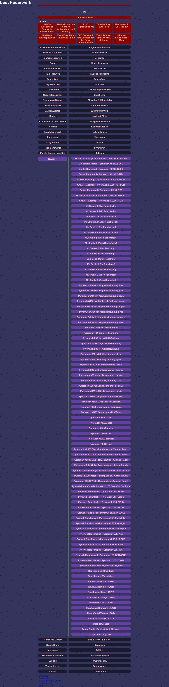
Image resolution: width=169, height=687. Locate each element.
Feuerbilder (52, 79)
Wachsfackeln (100, 661)
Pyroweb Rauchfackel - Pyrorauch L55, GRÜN (101, 507)
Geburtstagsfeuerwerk (99, 90)
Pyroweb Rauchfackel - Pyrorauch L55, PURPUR (101, 539)
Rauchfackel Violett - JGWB (101, 613)
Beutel (53, 63)
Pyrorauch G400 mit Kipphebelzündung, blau (100, 285)
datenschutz (44, 678)
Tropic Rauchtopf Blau (101, 634)
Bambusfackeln (99, 53)
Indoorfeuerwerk (99, 105)
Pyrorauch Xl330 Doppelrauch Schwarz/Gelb (101, 396)
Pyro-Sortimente (53, 148)
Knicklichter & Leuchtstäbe (52, 121)
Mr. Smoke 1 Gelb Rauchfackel (101, 211)
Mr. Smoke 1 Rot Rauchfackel (101, 227)
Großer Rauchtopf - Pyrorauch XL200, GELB (101, 169)
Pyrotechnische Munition (52, 153)
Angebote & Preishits (99, 47)
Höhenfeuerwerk (52, 105)
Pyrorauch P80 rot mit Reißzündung (101, 349)
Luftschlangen (99, 132)
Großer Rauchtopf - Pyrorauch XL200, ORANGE (101, 179)
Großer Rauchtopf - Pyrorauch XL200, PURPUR (101, 185)
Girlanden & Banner (53, 100)
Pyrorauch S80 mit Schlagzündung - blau (100, 354)
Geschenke (99, 95)
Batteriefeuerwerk (53, 58)
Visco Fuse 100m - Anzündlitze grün (66, 36)
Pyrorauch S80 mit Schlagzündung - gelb (100, 359)
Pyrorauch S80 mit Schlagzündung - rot (101, 380)
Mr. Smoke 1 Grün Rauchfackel (101, 217)
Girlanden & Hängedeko (100, 100)
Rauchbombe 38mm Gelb (101, 571)
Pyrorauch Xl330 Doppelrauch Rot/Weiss (101, 412)
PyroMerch (99, 148)
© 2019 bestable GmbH (50, 681)
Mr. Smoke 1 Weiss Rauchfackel (101, 243)
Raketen (99, 153)
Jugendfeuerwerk (99, 111)
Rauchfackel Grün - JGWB (101, 592)
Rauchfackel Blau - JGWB (101, 581)
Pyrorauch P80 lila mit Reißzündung (101, 338)
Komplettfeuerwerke (100, 121)
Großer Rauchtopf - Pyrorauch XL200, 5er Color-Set (101, 158)
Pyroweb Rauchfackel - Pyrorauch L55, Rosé (101, 544)
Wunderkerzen (52, 666)
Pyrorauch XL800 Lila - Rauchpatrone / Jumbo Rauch (101, 465)
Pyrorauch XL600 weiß (101, 444)
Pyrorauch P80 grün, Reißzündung (101, 333)
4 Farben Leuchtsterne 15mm (122, 37)
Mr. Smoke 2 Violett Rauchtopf (101, 275)
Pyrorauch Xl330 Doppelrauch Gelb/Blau (101, 402)
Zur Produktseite (84, 17)
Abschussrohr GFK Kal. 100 (122, 25)
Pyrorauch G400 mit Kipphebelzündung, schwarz (100, 317)
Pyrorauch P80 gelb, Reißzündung (101, 328)
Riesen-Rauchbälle (101, 624)
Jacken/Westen (52, 111)
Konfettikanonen (99, 127)
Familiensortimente (99, 74)
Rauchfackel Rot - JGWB (101, 603)
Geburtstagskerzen (52, 95)
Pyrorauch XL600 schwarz (101, 439)
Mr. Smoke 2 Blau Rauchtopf (101, 248)
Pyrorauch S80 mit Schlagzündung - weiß (101, 391)
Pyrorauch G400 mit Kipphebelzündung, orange (101, 301)
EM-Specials (99, 68)
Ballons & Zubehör (52, 53)
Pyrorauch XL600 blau (101, 417)
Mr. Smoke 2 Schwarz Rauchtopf (101, 269)
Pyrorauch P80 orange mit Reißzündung (101, 343)
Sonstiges (100, 645)
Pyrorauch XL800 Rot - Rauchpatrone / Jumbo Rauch (101, 476)
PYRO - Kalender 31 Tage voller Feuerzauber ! (47, 28)
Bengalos (99, 58)
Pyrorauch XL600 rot (101, 433)
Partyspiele (52, 137)
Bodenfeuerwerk (99, 63)
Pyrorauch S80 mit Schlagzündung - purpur (101, 375)
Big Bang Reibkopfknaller (47, 36)
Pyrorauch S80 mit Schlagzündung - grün (101, 365)
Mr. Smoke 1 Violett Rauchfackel (101, 238)
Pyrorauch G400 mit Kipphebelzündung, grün (101, 296)
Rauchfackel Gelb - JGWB (101, 587)
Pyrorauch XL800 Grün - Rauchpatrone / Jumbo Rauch (101, 460)
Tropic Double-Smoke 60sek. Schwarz (103, 37)
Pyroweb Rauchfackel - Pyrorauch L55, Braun (101, 497)
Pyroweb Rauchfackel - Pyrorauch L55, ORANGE (101, 513)
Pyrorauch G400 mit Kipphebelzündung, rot (101, 312)
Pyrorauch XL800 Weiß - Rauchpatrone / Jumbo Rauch (101, 481)
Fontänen (99, 84)
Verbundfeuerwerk (99, 655)
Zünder (52, 671)
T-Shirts (100, 650)
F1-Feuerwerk (53, 74)
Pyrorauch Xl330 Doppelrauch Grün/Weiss (101, 407)
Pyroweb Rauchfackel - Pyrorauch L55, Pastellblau (101, 518)
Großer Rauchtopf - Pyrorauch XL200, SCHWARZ (101, 195)
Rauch (53, 159)
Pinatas (99, 142)
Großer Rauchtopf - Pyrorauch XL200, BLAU (101, 164)
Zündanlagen (99, 666)
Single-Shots (52, 645)
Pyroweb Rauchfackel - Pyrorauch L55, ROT (101, 550)
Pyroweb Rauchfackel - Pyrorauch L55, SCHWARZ (101, 555)
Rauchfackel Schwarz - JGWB (101, 608)
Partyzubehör (53, 142)
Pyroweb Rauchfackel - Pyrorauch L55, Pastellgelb (101, 523)
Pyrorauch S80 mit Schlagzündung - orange (101, 370)
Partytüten (99, 137)
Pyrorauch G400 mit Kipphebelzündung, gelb (100, 291)
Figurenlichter (53, 84)
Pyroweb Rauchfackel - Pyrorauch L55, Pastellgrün (101, 529)
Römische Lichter (53, 640)
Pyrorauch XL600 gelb (101, 423)
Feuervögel (99, 79)
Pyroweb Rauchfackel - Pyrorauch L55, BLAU (101, 492)
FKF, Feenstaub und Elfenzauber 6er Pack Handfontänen (85, 39)
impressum (44, 676)
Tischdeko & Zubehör (53, 655)
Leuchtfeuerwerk (52, 132)
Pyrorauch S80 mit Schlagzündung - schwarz (100, 386)
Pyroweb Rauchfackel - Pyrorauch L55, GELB (101, 502)
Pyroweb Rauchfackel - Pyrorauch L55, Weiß (101, 566)
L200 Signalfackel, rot (86, 25)
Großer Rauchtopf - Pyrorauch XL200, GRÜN (101, 174)
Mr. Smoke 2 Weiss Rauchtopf (101, 280)
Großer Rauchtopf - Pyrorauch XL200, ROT (101, 190)
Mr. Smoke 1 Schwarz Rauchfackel (101, 232)
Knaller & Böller (99, 116)
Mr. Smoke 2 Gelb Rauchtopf (101, 254)
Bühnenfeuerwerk (53, 68)
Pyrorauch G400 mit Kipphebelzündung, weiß (101, 322)
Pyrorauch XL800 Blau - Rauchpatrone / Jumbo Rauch (101, 449)
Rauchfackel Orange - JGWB (101, 597)
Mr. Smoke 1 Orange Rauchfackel (101, 222)
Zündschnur (99, 671)
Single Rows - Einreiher (99, 640)
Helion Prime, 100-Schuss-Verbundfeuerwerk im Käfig (66, 28)
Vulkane (53, 661)
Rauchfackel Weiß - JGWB (101, 618)
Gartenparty (53, 90)
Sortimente (52, 650)
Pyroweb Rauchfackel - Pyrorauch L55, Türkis (101, 560)
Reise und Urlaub (47, 685)
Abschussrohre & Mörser (52, 47)
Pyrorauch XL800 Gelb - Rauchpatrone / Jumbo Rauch (101, 455)
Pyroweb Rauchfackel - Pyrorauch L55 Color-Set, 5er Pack (101, 486)
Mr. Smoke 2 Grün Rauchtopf (101, 259)
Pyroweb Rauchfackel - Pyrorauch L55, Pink (101, 534)
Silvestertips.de (46, 683)
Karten (52, 116)
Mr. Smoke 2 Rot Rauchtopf (101, 264)
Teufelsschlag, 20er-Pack (104, 25)
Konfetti (53, 127)
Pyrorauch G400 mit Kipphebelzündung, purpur (101, 306)
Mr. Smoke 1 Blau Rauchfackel (101, 206)
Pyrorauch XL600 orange (101, 428)
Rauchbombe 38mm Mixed (101, 576)
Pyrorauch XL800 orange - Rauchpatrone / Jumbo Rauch (100, 470)
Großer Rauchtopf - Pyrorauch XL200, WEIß (101, 201)
